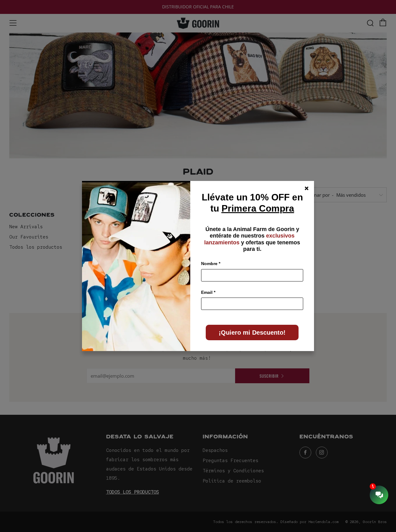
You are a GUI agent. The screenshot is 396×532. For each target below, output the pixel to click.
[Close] (306, 188)
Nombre (210, 263)
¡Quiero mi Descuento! (252, 332)
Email (208, 292)
